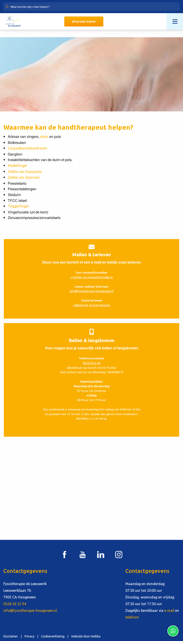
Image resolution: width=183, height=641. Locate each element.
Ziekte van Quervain (24, 177)
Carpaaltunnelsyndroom (27, 148)
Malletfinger (17, 166)
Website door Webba (85, 636)
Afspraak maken (84, 21)
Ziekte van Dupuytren (25, 172)
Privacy (29, 636)
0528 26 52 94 (91, 363)
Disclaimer (10, 636)
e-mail (169, 610)
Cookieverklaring (52, 636)
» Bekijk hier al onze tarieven (91, 305)
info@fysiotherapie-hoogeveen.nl (91, 291)
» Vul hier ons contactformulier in (91, 277)
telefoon (132, 617)
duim (44, 137)
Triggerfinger (18, 206)
